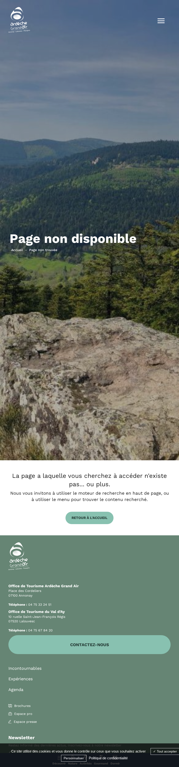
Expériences (20, 678)
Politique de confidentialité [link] (108, 758)
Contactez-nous (89, 644)
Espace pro (23, 713)
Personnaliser (74, 758)
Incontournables (24, 668)
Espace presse (25, 721)
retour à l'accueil (89, 518)
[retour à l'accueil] (19, 20)
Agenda (15, 689)
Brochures (22, 705)
